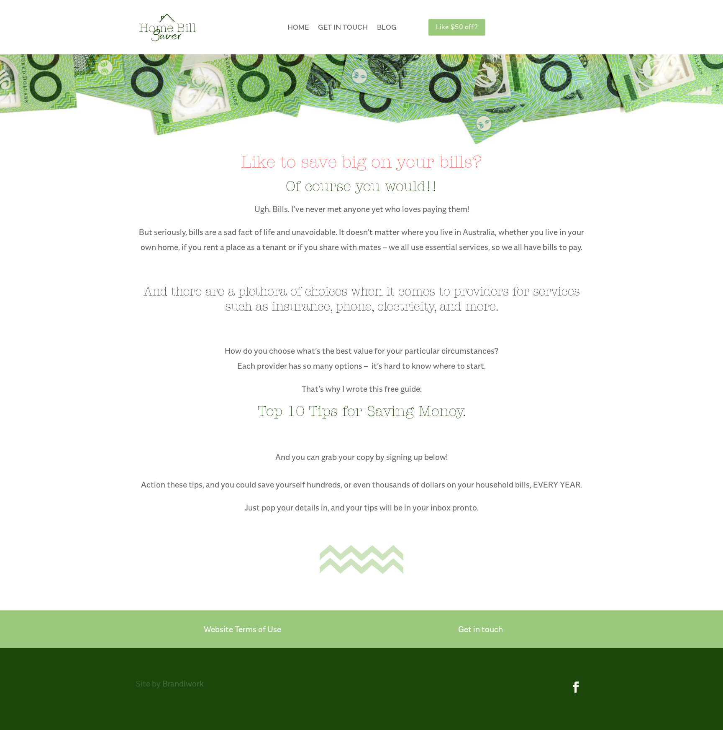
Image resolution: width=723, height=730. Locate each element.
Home (298, 27)
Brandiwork (183, 683)
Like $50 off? (457, 27)
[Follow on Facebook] (576, 687)
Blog (387, 27)
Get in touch (343, 27)
